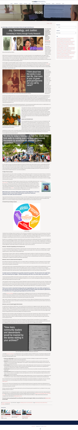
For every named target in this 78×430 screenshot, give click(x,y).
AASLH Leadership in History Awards (69, 41)
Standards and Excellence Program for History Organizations (65, 56)
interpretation (65, 50)
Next (51, 23)
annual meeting (65, 44)
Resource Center (47, 40)
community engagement (60, 47)
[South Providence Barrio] (16, 412)
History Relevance (59, 50)
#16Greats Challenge (9, 293)
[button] (65, 4)
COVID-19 (66, 47)
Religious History (72, 53)
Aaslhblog (21, 402)
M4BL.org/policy (4, 381)
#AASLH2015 (58, 38)
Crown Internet (44, 426)
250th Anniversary (63, 38)
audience (69, 44)
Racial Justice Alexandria (10, 353)
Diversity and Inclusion (71, 47)
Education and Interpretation (28, 402)
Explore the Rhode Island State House (5, 412)
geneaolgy (2, 403)
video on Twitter (4, 182)
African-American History (39, 402)
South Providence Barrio (15, 412)
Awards (73, 44)
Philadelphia (58, 53)
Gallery (7, 412)
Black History (45, 402)
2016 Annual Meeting (70, 38)
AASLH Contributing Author (6, 402)
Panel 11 (12, 187)
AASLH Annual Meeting (60, 41)
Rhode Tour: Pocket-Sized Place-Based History (26, 412)
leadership (69, 50)
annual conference (59, 44)
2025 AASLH (33, 426)
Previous (48, 23)
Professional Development (64, 53)
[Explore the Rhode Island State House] (5, 412)
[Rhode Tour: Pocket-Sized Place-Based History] (26, 412)
